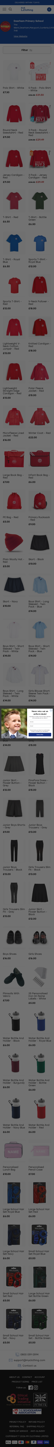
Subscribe (40, 734)
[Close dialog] (51, 710)
